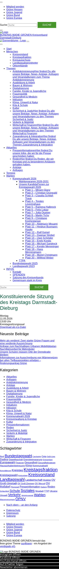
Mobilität (47, 480)
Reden (10, 427)
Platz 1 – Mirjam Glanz (37, 190)
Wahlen (10, 175)
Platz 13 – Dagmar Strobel (40, 235)
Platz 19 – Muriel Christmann (41, 255)
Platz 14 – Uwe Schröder (39, 238)
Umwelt (3, 495)
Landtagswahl (12, 479)
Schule (15, 491)
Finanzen (20, 463)
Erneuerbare (48, 460)
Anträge (17, 167)
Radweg (44, 487)
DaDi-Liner (51, 456)
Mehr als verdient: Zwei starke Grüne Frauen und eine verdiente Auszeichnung (27, 342)
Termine (10, 173)
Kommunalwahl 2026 (24, 178)
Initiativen (11, 405)
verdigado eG (7, 546)
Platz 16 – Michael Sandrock (41, 243)
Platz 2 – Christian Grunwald (41, 192)
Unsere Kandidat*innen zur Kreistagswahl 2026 (34, 185)
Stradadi (39, 491)
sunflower (26, 543)
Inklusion (18, 99)
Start (8, 48)
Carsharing (37, 456)
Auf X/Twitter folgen (11, 564)
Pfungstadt (15, 487)
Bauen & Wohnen (22, 85)
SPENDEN (19, 274)
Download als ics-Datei (13, 327)
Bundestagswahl (18, 456)
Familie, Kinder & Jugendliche (29, 91)
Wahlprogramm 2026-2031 (34, 181)
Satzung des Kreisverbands (28, 277)
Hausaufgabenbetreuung (12, 465)
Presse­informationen (17, 424)
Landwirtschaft (33, 479)
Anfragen (18, 170)
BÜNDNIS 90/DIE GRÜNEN (16, 35)
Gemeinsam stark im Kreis (27, 280)
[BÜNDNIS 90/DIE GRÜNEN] (4, 32)
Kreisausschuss (21, 60)
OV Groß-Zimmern (25, 484)
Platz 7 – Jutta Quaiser (37, 212)
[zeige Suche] (1, 30)
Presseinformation (30, 486)
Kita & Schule (20, 105)
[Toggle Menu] (1, 44)
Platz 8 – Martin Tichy (37, 215)
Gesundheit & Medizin (25, 96)
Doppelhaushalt (16, 460)
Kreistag (17, 470)
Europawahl (7, 462)
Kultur (16, 108)
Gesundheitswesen (46, 463)
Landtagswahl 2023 (24, 266)
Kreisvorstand (20, 54)
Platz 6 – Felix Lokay (36, 209)
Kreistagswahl (9, 475)
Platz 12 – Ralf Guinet (37, 232)
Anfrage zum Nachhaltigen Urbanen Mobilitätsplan (28, 346)
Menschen (12, 51)
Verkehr (14, 495)
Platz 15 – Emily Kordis (38, 240)
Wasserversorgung (7, 499)
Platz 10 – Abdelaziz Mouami (41, 224)
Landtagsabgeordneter (25, 63)
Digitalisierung (21, 88)
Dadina (4, 459)
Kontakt (17, 272)
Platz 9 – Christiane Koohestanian (36, 219)
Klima (28, 465)
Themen (11, 68)
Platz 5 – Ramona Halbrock (40, 207)
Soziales (28, 490)
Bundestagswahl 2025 (25, 263)
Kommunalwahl (40, 465)
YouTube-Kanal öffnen (13, 561)
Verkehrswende (27, 495)
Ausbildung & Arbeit (24, 82)
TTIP (46, 491)
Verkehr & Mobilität (23, 122)
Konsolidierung (5, 471)
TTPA (22, 260)
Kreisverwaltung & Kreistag (21, 419)
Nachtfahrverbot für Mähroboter (17, 349)
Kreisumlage (23, 475)
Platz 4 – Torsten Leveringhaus (34, 202)
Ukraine (53, 491)
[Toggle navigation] (1, 2)
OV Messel (40, 484)
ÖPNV (20, 499)
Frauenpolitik (20, 94)
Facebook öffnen (10, 557)
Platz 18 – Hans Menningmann (34, 250)
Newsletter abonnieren (13, 567)
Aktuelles (11, 147)
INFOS (10, 269)
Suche (3, 25)
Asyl (2, 456)
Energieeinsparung (32, 459)
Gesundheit (31, 462)
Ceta (44, 456)
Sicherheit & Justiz (16, 430)
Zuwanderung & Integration (21, 441)
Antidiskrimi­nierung (17, 382)
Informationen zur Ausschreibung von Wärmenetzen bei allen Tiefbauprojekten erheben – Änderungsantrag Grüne (29, 360)
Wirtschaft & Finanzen (18, 438)
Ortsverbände (20, 65)
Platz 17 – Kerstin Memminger (42, 246)
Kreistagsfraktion (22, 57)
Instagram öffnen (10, 554)
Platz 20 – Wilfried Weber (39, 257)
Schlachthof (4, 491)
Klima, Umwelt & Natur (25, 102)
